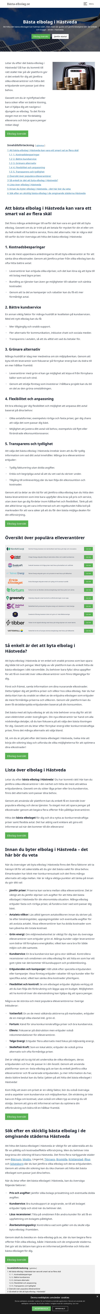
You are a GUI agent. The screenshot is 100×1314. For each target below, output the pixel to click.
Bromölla (61, 1159)
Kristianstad (76, 1159)
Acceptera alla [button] (41, 1309)
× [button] (97, 1296)
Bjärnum (16, 1159)
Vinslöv (27, 1159)
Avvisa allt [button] (60, 1309)
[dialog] (50, 1304)
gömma (40, 145)
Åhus (87, 1159)
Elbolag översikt (40, 36)
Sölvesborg (17, 1163)
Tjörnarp (50, 1159)
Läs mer (88, 549)
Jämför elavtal (60, 36)
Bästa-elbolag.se (18, 4)
